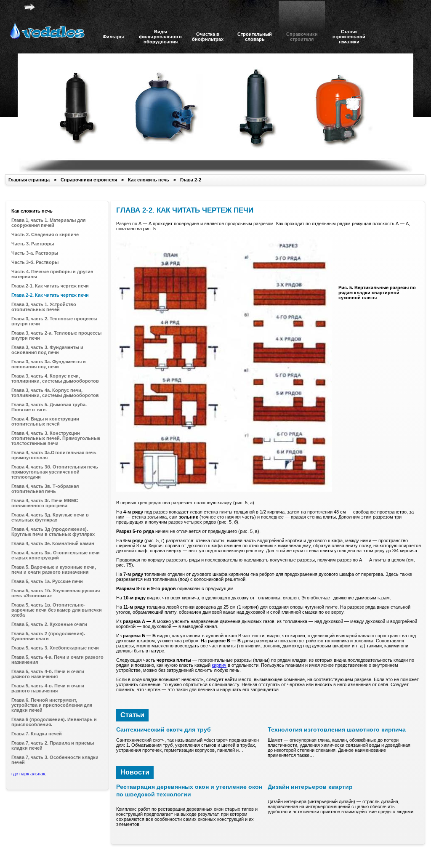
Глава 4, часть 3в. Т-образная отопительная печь (45, 489)
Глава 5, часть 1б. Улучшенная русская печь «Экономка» (55, 593)
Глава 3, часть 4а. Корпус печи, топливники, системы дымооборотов (55, 393)
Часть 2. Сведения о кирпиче (45, 234)
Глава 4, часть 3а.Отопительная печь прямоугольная (53, 455)
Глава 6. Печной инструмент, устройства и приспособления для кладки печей (51, 705)
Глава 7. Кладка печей (36, 733)
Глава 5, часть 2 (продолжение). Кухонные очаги (48, 636)
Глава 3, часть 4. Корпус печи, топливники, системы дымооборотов (55, 378)
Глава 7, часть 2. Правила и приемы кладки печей (52, 745)
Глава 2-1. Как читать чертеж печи (50, 285)
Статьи (132, 715)
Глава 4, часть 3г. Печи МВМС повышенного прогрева (44, 503)
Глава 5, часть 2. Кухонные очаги (49, 624)
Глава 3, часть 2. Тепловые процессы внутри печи (54, 321)
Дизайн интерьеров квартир (310, 786)
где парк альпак (28, 773)
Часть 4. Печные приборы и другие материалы (52, 274)
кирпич (219, 665)
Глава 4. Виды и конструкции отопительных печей (45, 421)
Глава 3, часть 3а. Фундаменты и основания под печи (48, 364)
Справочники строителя (89, 179)
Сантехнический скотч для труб (163, 729)
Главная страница (29, 179)
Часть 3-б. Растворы (35, 262)
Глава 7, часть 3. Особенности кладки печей (54, 760)
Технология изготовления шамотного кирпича (337, 729)
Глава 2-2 (190, 179)
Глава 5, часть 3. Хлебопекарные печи (55, 647)
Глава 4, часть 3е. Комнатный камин (52, 543)
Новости (134, 772)
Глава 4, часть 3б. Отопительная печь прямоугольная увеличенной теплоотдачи (54, 471)
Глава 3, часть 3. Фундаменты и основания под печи (47, 350)
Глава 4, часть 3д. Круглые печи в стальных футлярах (50, 517)
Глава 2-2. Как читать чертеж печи (50, 295)
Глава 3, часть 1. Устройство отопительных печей (43, 307)
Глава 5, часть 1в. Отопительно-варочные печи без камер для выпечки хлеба (56, 609)
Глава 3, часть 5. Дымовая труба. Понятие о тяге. (49, 407)
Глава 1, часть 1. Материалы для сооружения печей (48, 223)
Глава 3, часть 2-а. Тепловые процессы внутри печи (56, 335)
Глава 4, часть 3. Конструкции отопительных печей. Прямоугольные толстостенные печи (55, 438)
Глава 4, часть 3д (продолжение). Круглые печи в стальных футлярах (53, 532)
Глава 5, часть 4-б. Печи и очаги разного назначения (47, 674)
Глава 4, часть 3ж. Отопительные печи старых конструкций (55, 555)
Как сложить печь (148, 179)
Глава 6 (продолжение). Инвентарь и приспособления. (54, 722)
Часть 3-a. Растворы (34, 252)
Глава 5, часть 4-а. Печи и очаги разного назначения (57, 660)
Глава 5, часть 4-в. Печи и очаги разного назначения (47, 688)
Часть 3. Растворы (32, 243)
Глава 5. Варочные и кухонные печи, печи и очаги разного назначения (53, 569)
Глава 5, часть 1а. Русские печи (47, 581)
